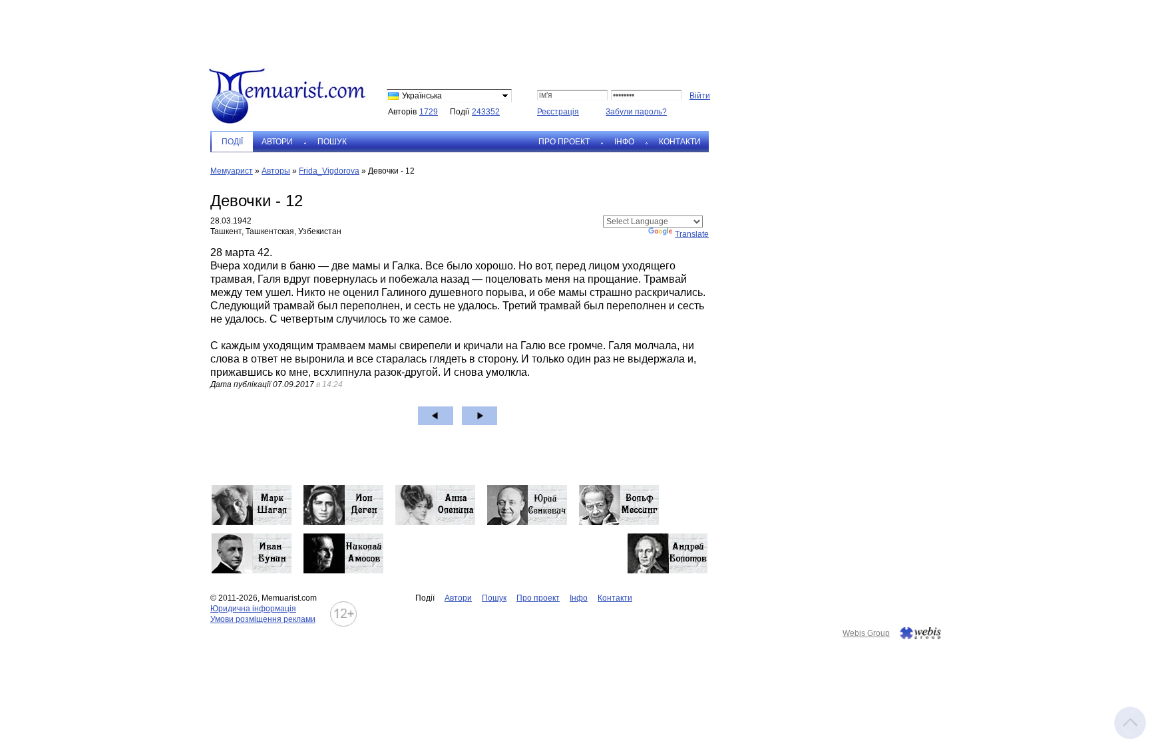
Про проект (564, 141)
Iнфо (624, 141)
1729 (428, 111)
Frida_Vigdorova (329, 171)
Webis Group (866, 633)
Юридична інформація (253, 608)
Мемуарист (231, 171)
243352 (486, 111)
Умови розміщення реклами (262, 619)
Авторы (276, 171)
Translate (692, 234)
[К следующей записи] (479, 415)
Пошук (332, 141)
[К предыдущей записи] (435, 415)
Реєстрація (558, 111)
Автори (277, 141)
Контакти (680, 141)
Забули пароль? (636, 111)
